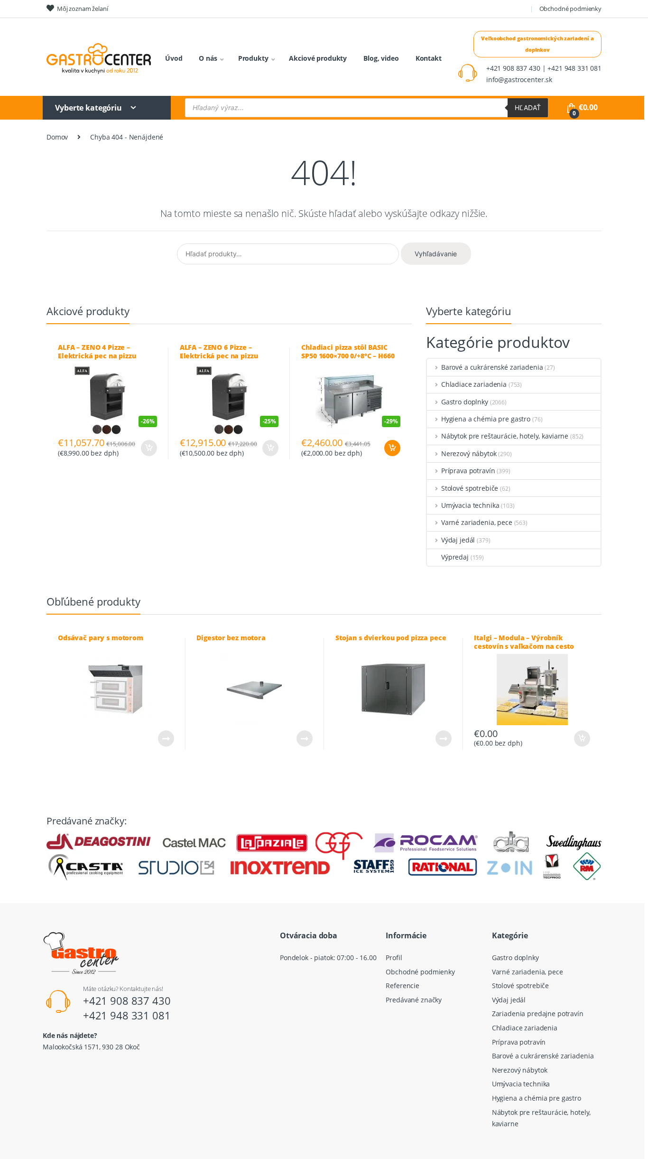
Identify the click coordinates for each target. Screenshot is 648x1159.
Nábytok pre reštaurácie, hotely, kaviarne (504, 435)
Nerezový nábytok (469, 453)
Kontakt (429, 58)
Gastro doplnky (464, 401)
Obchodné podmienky (570, 8)
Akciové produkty (318, 58)
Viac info (165, 738)
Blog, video (380, 58)
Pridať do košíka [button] (391, 448)
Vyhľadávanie (436, 254)
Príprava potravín (468, 470)
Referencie (402, 985)
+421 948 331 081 (127, 1015)
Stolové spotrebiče (469, 488)
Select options (148, 448)
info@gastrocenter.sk (519, 79)
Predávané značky (414, 999)
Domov (57, 136)
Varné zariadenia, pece (476, 522)
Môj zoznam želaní (82, 8)
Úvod (173, 58)
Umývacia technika (470, 505)
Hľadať (528, 107)
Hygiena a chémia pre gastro (485, 418)
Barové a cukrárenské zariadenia (492, 367)
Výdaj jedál (458, 539)
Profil (394, 957)
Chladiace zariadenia (474, 384)
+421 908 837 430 (127, 1000)
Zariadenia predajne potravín (537, 1013)
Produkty (253, 58)
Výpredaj (455, 556)
